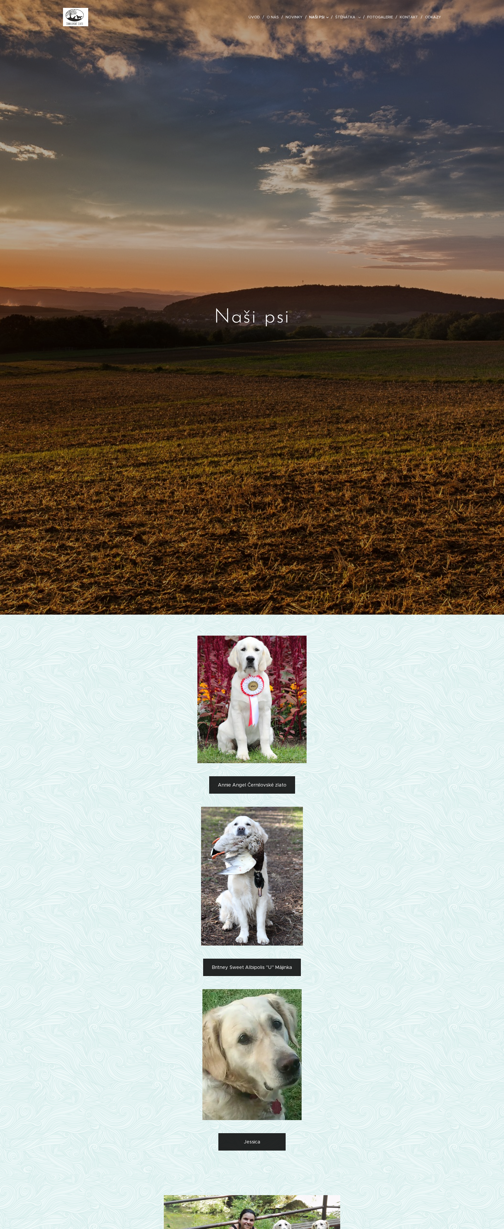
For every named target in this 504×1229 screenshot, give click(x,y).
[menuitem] (255, 17)
